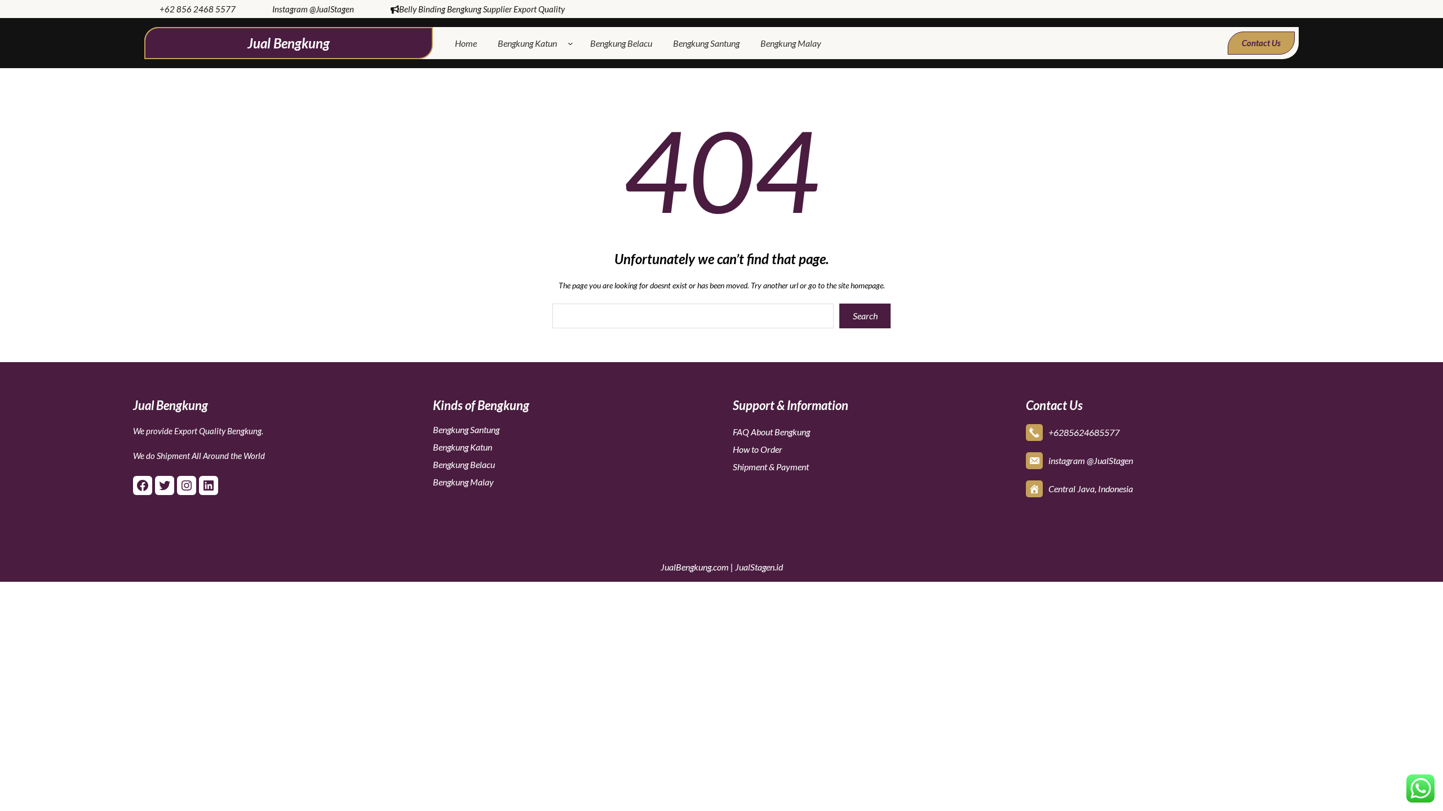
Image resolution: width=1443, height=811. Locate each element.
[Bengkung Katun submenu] (573, 43)
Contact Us (1261, 43)
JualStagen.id (759, 567)
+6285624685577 (1083, 432)
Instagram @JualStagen (313, 9)
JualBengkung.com (695, 567)
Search (865, 315)
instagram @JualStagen (1090, 460)
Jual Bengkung (288, 43)
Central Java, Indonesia (1090, 488)
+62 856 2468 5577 (198, 9)
